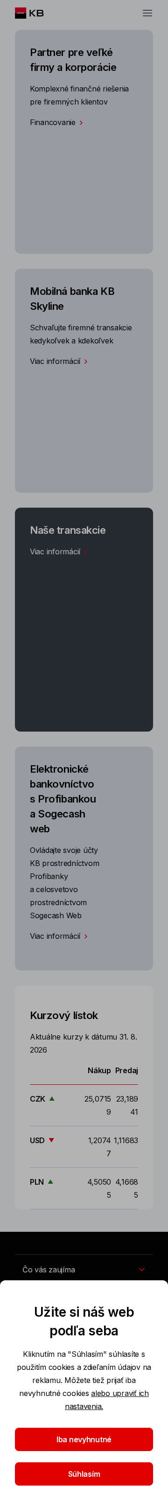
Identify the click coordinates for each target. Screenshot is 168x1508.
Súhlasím (84, 1474)
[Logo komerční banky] (36, 13)
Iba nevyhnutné (84, 1439)
